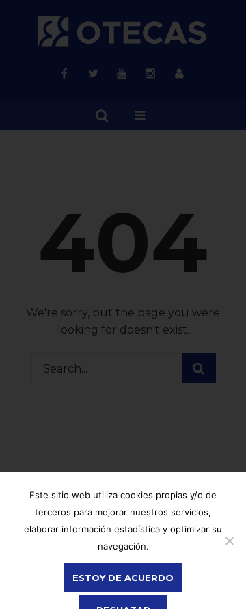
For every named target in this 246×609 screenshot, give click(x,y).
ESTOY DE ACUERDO (123, 577)
